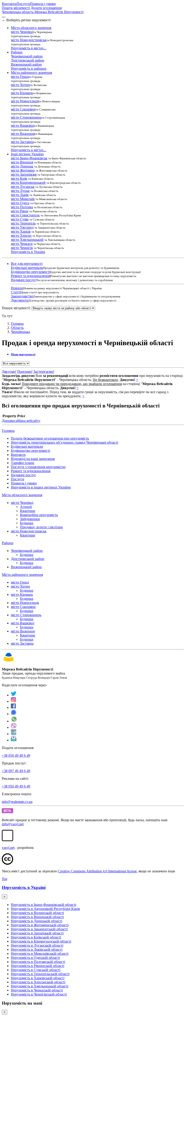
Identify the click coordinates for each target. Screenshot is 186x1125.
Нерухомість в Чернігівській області (39, 994)
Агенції (26, 507)
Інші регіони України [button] (27, 154)
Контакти (9, 4)
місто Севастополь (25, 215)
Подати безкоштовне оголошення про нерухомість (50, 438)
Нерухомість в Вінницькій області (37, 917)
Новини (17, 288)
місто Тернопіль (23, 223)
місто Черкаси (22, 244)
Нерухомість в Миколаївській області (40, 953)
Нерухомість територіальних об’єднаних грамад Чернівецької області (64, 442)
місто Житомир (23, 170)
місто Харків (21, 231)
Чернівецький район (27, 56)
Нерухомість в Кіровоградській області (41, 941)
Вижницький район (26, 64)
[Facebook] (13, 707)
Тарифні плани (22, 463)
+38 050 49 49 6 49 (16, 755)
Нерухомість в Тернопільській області (40, 974)
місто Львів (20, 195)
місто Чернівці (22, 32)
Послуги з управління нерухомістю (38, 467)
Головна (8, 431)
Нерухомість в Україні (28, 252)
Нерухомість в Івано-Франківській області (43, 905)
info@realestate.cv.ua (17, 802)
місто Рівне (19, 211)
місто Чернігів (22, 248)
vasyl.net (8, 848)
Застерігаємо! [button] (43, 371)
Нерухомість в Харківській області (37, 978)
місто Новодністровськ (28, 40)
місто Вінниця (22, 162)
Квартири (27, 511)
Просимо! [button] (24, 371)
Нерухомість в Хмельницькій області (39, 986)
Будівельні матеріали (27, 268)
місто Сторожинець (26, 117)
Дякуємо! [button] (9, 371)
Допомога (9, 421)
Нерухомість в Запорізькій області (37, 933)
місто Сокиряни (23, 109)
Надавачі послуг (23, 280)
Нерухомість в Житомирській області (40, 925)
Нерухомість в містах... (28, 48)
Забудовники (30, 519)
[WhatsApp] (14, 721)
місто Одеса (20, 203)
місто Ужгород (22, 227)
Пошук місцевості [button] (16, 8)
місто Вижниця (23, 134)
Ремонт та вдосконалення (30, 276)
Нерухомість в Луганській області (37, 945)
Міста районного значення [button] (31, 72)
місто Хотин (20, 85)
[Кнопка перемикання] (3, 17)
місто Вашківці (22, 125)
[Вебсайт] (13, 734)
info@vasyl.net (13, 824)
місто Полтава (22, 207)
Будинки (26, 523)
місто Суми (20, 219)
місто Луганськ (22, 187)
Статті (16, 292)
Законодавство (22, 296)
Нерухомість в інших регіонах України (41, 487)
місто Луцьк (20, 191)
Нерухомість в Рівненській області (37, 966)
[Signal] (13, 714)
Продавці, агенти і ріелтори (41, 527)
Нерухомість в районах (28, 68)
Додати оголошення (46, 8)
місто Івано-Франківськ (29, 158)
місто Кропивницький (28, 182)
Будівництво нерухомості (30, 272)
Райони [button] (16, 52)
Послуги (23, 4)
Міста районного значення (22, 575)
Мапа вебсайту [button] (28, 421)
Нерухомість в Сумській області (35, 970)
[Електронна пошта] (13, 740)
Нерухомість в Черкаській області (37, 990)
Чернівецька (20, 332)
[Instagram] (13, 701)
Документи (19, 300)
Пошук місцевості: (16, 308)
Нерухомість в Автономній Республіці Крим (45, 909)
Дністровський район (27, 60)
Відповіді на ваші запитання (33, 459)
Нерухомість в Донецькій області (36, 921)
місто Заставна (22, 142)
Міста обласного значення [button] (31, 28)
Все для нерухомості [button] (26, 264)
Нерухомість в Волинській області (37, 913)
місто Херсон (21, 235)
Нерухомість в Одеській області (35, 958)
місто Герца (20, 77)
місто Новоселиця (25, 101)
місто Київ (19, 178)
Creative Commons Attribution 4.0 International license (97, 871)
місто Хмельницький (27, 240)
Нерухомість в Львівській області (36, 949)
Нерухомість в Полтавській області (38, 962)
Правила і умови (43, 4)
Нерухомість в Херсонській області (38, 982)
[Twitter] (13, 695)
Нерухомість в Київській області (36, 937)
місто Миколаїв (23, 199)
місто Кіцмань (22, 93)
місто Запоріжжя (24, 174)
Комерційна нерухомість (39, 515)
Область (17, 328)
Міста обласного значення (22, 495)
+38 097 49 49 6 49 (16, 771)
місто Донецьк (22, 166)
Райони (7, 543)
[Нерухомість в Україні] (8, 661)
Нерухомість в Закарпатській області (39, 929)
